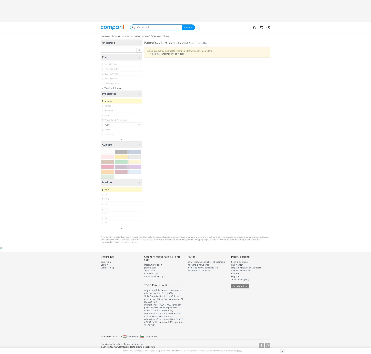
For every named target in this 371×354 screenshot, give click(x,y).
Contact (104, 264)
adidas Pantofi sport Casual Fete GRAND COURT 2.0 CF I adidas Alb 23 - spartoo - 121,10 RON (163, 322)
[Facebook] (261, 345)
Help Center (237, 264)
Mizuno (168, 43)
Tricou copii (149, 270)
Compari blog (107, 267)
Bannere (235, 273)
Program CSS (237, 276)
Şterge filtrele (203, 43)
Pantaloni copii (151, 273)
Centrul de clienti (239, 262)
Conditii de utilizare (133, 344)
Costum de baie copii (154, 276)
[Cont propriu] (268, 27)
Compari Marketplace (241, 270)
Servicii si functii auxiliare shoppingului (207, 262)
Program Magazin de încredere (246, 267)
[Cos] (261, 27)
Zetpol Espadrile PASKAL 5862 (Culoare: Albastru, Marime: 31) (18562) (163, 292)
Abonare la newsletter (198, 264)
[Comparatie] (254, 27)
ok (139, 50)
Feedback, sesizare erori (199, 270)
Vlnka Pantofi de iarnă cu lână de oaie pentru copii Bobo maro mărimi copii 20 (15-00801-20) (163, 299)
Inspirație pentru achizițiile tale (203, 267)
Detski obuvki (150, 336)
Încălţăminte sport (153, 264)
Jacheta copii (150, 267)
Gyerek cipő (132, 336)
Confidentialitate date (111, 344)
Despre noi (106, 262)
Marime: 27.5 (185, 43)
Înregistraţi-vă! (240, 286)
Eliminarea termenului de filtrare (168, 53)
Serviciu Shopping (240, 279)
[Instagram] (267, 345)
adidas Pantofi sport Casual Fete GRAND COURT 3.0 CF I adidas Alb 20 (163, 315)
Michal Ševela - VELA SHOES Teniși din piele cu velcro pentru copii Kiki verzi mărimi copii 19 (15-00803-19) (162, 307)
